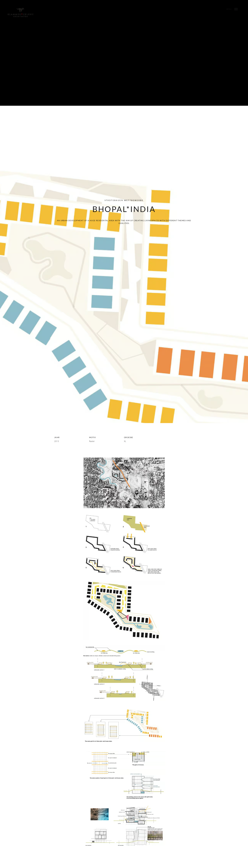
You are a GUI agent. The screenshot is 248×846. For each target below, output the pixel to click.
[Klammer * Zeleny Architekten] (21, 12)
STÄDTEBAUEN (114, 200)
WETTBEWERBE (133, 200)
